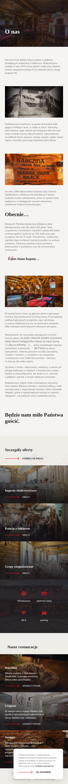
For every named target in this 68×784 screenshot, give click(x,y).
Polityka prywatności (45, 766)
